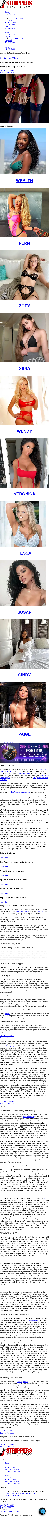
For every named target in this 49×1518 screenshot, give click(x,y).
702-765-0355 (10, 29)
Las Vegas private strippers (20, 792)
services (7, 1014)
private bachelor (28, 1117)
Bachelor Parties (10, 22)
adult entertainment (24, 773)
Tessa (24, 553)
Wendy (24, 431)
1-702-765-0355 (9, 57)
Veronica (24, 493)
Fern (24, 243)
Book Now (4, 858)
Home (7, 12)
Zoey (24, 306)
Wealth (24, 180)
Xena (24, 368)
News (7, 26)
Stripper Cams (10, 24)
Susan (24, 612)
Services (12, 14)
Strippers (8, 16)
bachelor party (9, 1046)
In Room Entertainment (13, 1471)
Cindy (24, 675)
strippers (40, 911)
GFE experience (22, 1382)
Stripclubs (8, 20)
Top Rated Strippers (16, 18)
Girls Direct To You (12, 1469)
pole (45, 1198)
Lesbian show (33, 1320)
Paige (24, 734)
